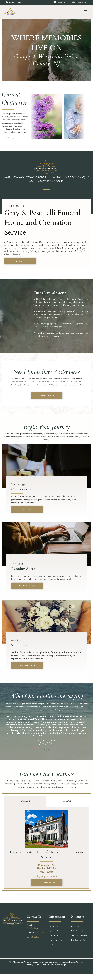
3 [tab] (48, 749)
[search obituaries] (24, 138)
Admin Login (60, 964)
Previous (34, 748)
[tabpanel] (46, 729)
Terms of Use (47, 964)
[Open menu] (85, 12)
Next (58, 748)
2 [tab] (44, 749)
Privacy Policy (33, 964)
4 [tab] (52, 749)
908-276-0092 (46, 872)
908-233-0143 (40, 932)
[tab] (25, 801)
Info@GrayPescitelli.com (46, 876)
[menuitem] (60, 926)
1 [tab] (41, 749)
